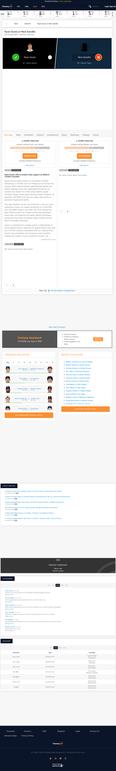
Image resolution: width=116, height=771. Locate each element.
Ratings (86, 135)
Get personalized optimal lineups (29, 415)
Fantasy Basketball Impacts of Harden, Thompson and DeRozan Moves (29, 513)
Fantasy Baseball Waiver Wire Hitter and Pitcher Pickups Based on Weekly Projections (34, 502)
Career (96, 135)
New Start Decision (57, 327)
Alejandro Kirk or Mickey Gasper (78, 404)
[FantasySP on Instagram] (55, 758)
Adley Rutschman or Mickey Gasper (79, 400)
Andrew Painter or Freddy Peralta (78, 391)
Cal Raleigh (9, 620)
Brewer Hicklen (10, 627)
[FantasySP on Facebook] (60, 758)
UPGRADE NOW (30, 156)
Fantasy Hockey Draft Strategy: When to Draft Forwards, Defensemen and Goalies (33, 491)
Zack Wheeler (9, 612)
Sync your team (65, 1)
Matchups (74, 135)
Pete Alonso (9, 591)
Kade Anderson (10, 605)
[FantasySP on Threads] (65, 758)
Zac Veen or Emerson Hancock (77, 371)
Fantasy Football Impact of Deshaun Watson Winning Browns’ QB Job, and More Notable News (37, 496)
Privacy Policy (27, 736)
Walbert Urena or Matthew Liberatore (80, 397)
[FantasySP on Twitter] (50, 758)
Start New (30, 34)
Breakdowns (52, 135)
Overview (8, 135)
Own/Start (28, 135)
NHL (43, 6)
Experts (40, 135)
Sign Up (113, 6)
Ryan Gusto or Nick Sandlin (47, 24)
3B (30, 362)
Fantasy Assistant (30, 337)
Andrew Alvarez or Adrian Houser (78, 368)
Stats (18, 135)
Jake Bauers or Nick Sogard (76, 384)
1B (19, 362)
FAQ (44, 731)
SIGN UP (98, 339)
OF (41, 362)
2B (24, 362)
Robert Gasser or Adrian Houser (78, 365)
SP (47, 362)
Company (10, 731)
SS (35, 362)
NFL (18, 6)
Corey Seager (9, 598)
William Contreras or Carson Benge (79, 362)
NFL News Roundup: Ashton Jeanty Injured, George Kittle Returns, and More (31, 507)
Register (61, 731)
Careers (27, 731)
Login (107, 6)
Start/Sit (27, 24)
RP (52, 362)
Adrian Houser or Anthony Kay (77, 381)
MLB (35, 6)
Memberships (10, 736)
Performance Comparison (63, 290)
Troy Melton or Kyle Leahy (76, 388)
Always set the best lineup (85, 409)
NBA (27, 6)
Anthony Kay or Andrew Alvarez (78, 375)
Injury (64, 135)
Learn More (29, 165)
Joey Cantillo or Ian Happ (75, 394)
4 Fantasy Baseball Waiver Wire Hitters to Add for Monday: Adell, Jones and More (33, 518)
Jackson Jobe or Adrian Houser (78, 378)
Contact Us (94, 731)
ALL (8, 362)
